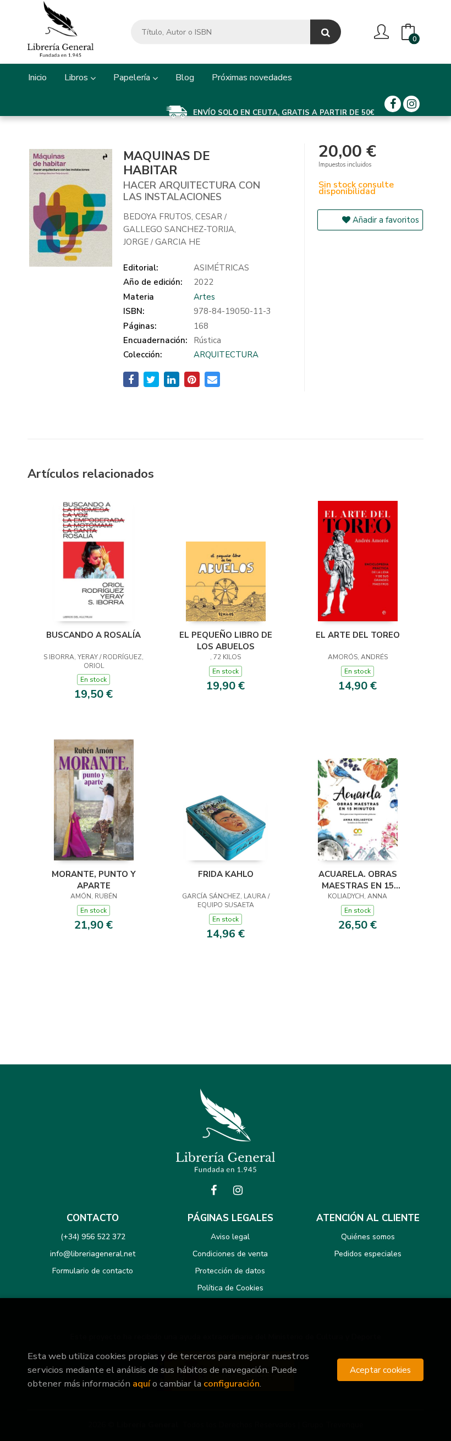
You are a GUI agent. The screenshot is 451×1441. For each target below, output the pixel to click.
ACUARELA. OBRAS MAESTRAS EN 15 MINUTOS (357, 880)
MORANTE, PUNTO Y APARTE (94, 880)
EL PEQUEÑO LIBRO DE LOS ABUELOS (225, 641)
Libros (77, 77)
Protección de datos (230, 1271)
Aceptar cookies (380, 1370)
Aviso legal (230, 1237)
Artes (204, 296)
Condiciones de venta (230, 1254)
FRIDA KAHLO (226, 874)
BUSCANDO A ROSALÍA (93, 635)
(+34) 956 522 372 (93, 1237)
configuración (232, 1383)
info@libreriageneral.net (92, 1254)
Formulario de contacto (92, 1271)
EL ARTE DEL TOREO (358, 635)
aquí (141, 1383)
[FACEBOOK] (392, 104)
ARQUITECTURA (226, 354)
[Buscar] (325, 32)
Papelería (132, 77)
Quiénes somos (368, 1237)
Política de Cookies (230, 1288)
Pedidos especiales (368, 1254)
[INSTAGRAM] (411, 104)
